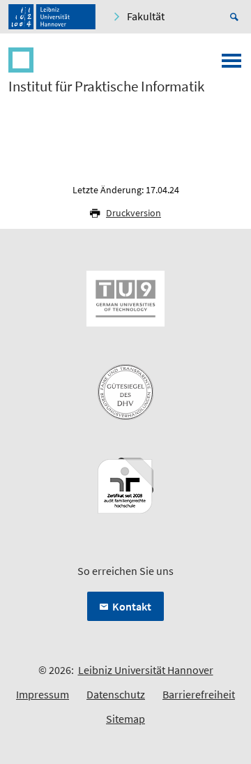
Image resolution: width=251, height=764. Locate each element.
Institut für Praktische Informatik (106, 86)
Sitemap (125, 719)
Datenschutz (115, 694)
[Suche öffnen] (236, 16)
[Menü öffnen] (231, 64)
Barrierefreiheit (198, 694)
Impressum (42, 694)
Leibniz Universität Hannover (145, 670)
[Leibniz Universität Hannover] (52, 16)
